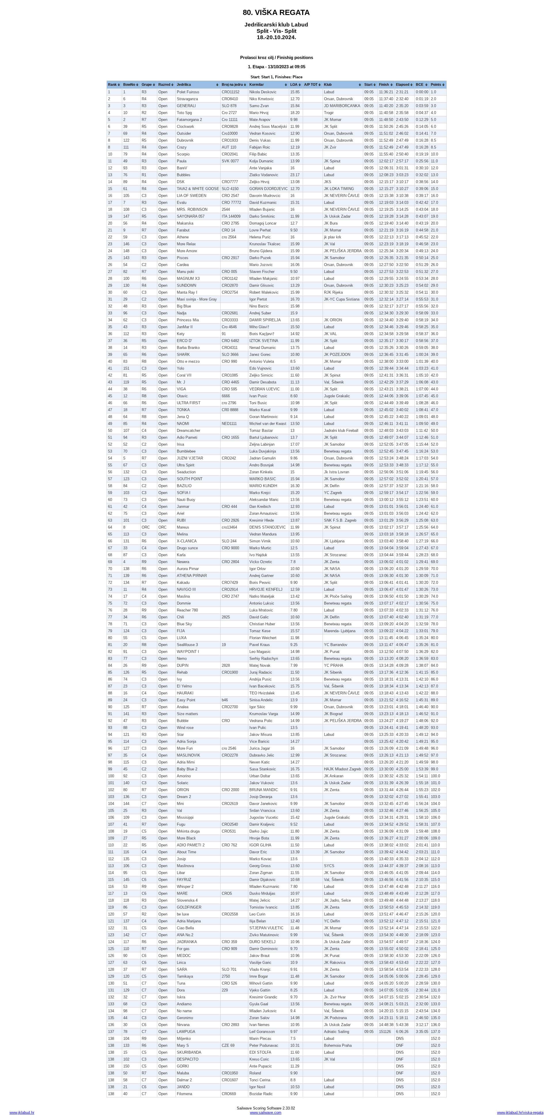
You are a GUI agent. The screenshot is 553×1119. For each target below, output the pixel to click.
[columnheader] (114, 85)
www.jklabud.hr (22, 1112)
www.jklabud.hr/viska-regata (520, 1112)
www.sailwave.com (265, 1112)
